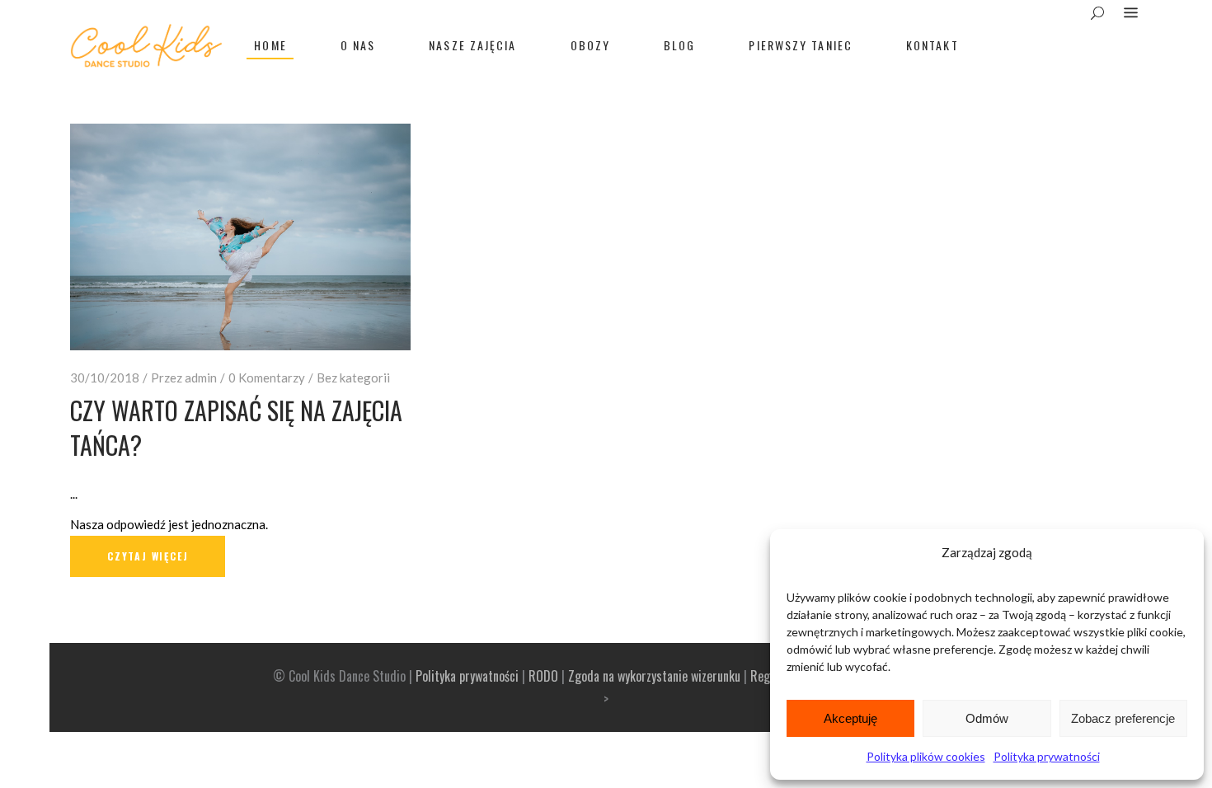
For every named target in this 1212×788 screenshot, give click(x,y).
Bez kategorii (353, 377)
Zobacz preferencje (1123, 718)
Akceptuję (850, 718)
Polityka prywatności (1047, 756)
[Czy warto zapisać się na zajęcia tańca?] (240, 237)
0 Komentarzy (266, 377)
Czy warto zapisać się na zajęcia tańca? (236, 427)
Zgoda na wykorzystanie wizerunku (654, 676)
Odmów (986, 718)
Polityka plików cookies (926, 756)
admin (201, 377)
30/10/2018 (104, 377)
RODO (543, 676)
